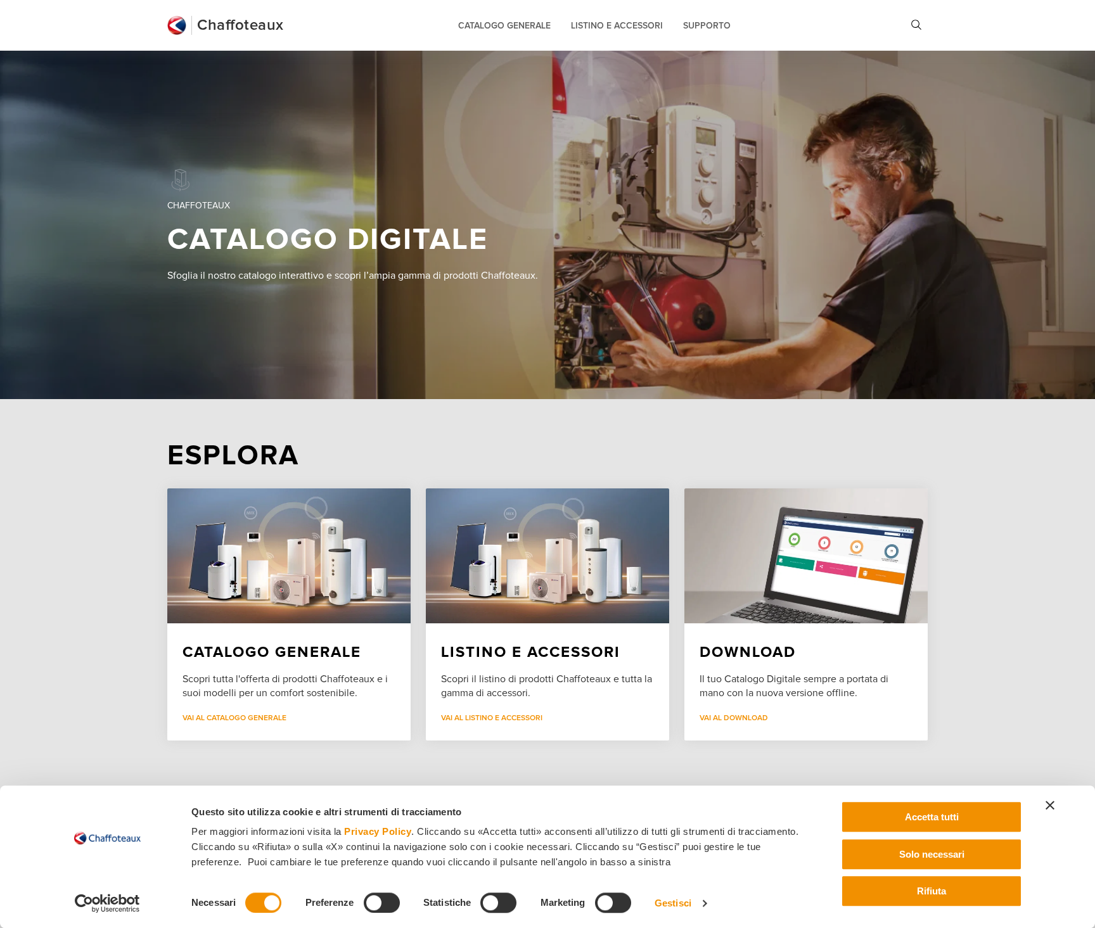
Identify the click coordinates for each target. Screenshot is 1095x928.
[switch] (382, 903)
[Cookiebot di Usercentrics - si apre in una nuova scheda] (107, 903)
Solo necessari (931, 854)
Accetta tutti (932, 816)
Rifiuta (931, 891)
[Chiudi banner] (1050, 805)
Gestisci (673, 903)
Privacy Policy (377, 831)
